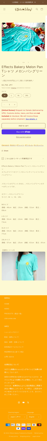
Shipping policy (25, 436)
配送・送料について (11, 337)
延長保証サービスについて (14, 347)
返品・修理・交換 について (14, 342)
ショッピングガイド (11, 332)
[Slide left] (18, 62)
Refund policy (38, 433)
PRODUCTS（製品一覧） (13, 313)
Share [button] (6, 151)
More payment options (23, 137)
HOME (6, 304)
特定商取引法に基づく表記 (14, 352)
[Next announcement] (43, 2)
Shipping (13, 87)
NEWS (6, 309)
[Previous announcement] (4, 2)
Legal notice (36, 436)
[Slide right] (28, 62)
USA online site (10, 318)
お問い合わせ (9, 357)
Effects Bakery (14, 433)
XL (19, 95)
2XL (26, 95)
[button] (4, 9)
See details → (31, 119)
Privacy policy (13, 436)
